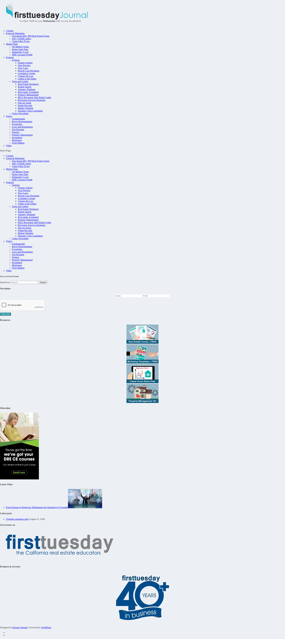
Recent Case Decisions (28, 70)
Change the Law (25, 76)
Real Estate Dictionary (28, 84)
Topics (9, 116)
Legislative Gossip (26, 73)
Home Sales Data (20, 49)
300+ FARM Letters (21, 38)
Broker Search (24, 87)
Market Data (12, 44)
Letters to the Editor (27, 78)
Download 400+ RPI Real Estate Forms (30, 36)
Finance (15, 132)
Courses (10, 30)
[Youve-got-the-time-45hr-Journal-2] (19, 478)
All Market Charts (20, 46)
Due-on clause (24, 103)
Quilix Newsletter (20, 113)
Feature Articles (25, 62)
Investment (17, 137)
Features (10, 57)
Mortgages (17, 140)
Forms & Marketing (15, 33)
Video (9, 145)
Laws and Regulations (22, 127)
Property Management (28, 95)
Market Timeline (25, 108)
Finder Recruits (25, 105)
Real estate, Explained (28, 92)
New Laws (23, 68)
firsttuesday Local (20, 52)
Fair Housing (18, 129)
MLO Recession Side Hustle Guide (34, 97)
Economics (17, 124)
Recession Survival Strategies (31, 100)
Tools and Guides (20, 81)
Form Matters (18, 143)
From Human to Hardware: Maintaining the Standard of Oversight (37, 507)
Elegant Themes (20, 627)
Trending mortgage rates (17, 519)
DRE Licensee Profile (22, 54)
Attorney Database (26, 89)
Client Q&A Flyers (21, 41)
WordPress (46, 627)
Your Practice (24, 65)
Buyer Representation (22, 121)
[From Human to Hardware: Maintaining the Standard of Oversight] (85, 507)
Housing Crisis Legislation (30, 111)
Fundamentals (18, 119)
